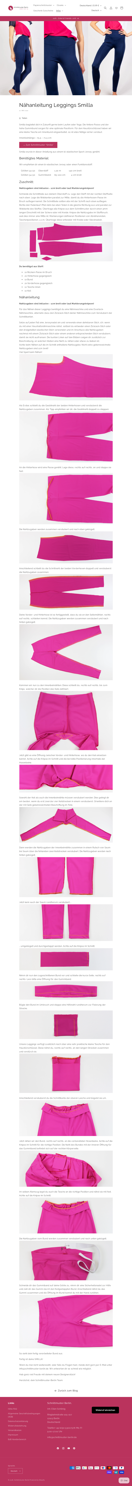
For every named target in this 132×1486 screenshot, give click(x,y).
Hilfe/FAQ (12, 1409)
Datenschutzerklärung (18, 1421)
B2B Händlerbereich (17, 1439)
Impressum (13, 1435)
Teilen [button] (24, 118)
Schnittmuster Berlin (21, 1480)
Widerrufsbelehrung (17, 1426)
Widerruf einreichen (105, 1410)
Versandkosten (15, 1430)
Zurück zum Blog (68, 1390)
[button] (43, 5)
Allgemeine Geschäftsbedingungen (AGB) (24, 1415)
